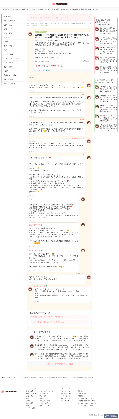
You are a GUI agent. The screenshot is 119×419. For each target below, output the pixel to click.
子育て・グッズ (9, 29)
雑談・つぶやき (9, 84)
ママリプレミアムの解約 (85, 405)
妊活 (5, 50)
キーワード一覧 (65, 396)
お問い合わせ (82, 393)
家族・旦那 (8, 67)
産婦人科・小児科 (10, 75)
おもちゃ (47, 66)
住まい (6, 37)
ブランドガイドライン (67, 393)
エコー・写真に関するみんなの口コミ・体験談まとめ (48, 322)
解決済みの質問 (9, 21)
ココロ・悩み (8, 63)
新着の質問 (8, 16)
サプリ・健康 (8, 54)
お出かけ (7, 71)
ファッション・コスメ (12, 58)
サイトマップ (64, 401)
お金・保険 (8, 33)
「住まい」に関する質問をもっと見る (59, 364)
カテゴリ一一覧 (65, 398)
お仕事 (6, 42)
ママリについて (65, 391)
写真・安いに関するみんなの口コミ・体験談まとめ (47, 317)
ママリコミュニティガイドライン (88, 403)
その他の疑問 (8, 79)
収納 (54, 66)
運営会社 (80, 391)
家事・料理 (8, 46)
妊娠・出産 (8, 25)
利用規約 (80, 396)
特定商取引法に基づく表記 (86, 401)
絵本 (39, 66)
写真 (61, 66)
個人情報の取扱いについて (86, 398)
